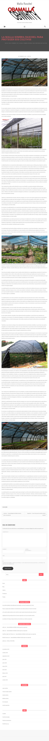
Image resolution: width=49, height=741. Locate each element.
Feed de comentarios (6, 720)
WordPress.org (5, 723)
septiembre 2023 (5, 656)
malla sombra (5, 695)
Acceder (4, 713)
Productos (4, 593)
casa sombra (5, 688)
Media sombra (5, 698)
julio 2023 (4, 659)
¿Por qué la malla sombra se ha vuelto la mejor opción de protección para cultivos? (19, 612)
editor (29, 56)
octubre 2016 (5, 679)
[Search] (44, 26)
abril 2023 (4, 669)
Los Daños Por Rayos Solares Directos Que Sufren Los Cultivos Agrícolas (17, 618)
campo (5, 461)
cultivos (4, 413)
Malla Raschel (24, 3)
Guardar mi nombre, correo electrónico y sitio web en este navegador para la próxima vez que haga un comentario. (24, 563)
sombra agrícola (5, 705)
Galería (3, 590)
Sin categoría (5, 507)
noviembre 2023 (5, 649)
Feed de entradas (6, 717)
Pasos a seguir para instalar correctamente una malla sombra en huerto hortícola (19, 608)
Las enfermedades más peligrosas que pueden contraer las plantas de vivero (18, 605)
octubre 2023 (5, 652)
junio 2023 (4, 662)
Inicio (3, 583)
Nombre (5, 549)
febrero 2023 (5, 673)
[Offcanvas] (4, 26)
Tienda (3, 597)
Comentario (6, 531)
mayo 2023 (4, 666)
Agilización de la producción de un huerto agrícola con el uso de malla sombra (18, 615)
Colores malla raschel (6, 691)
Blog (3, 586)
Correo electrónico (28, 550)
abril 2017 (4, 676)
